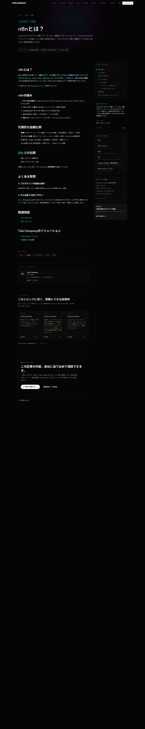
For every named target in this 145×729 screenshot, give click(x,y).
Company (103, 3)
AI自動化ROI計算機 (27, 240)
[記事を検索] (119, 3)
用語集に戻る (24, 400)
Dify (20, 152)
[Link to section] (16, 70)
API (30, 218)
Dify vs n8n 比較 (28, 167)
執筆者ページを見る (32, 280)
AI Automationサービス (31, 200)
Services (62, 3)
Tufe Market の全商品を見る (26, 343)
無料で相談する (30, 387)
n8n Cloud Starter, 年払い (62, 118)
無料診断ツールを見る (50, 387)
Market (71, 3)
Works (85, 3)
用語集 (27, 15)
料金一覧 (43, 343)
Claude (54, 3)
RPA (26, 218)
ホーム (20, 15)
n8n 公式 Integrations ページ (34, 86)
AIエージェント (26, 221)
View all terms (101, 198)
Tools (78, 3)
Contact (112, 3)
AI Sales (127, 3)
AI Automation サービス (29, 236)
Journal (94, 3)
